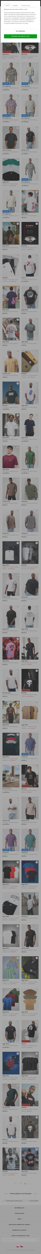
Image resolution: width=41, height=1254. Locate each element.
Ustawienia (20, 31)
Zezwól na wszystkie (21, 36)
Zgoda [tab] (7, 5)
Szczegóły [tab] (15, 5)
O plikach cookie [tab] (25, 5)
